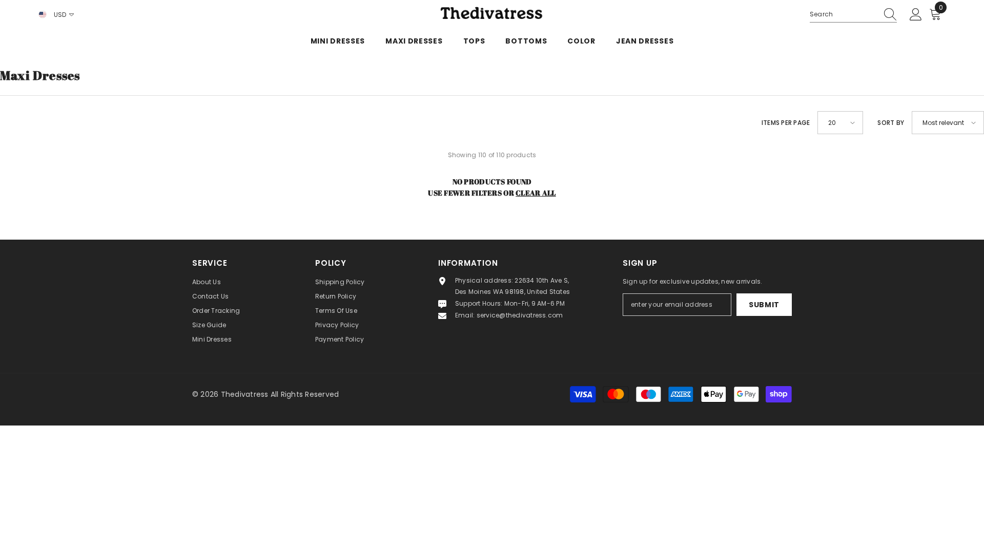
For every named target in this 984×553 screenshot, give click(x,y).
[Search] (853, 15)
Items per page (786, 122)
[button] (840, 122)
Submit (764, 305)
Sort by (890, 122)
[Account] (916, 15)
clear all (536, 193)
